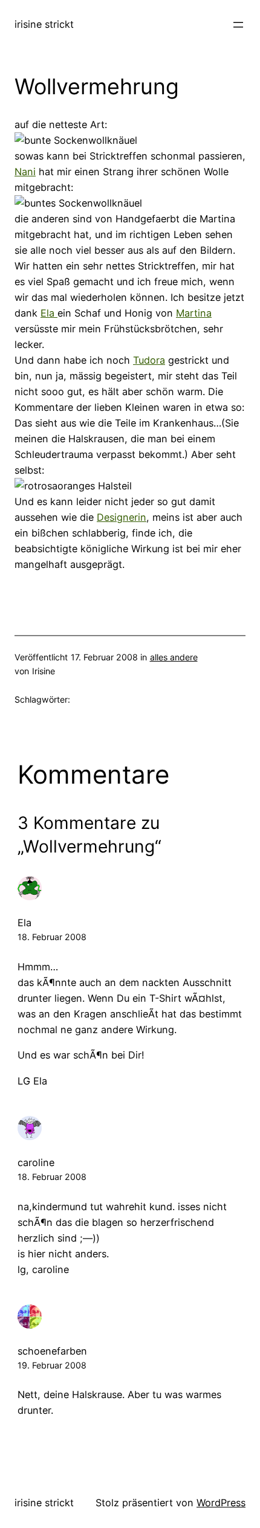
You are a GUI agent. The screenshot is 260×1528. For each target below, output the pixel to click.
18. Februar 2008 (52, 937)
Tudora (149, 360)
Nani (25, 172)
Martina (194, 313)
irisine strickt (44, 24)
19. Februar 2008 (52, 1365)
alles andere (174, 657)
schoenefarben (52, 1351)
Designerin (121, 517)
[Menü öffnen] (238, 25)
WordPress (221, 1503)
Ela (49, 313)
